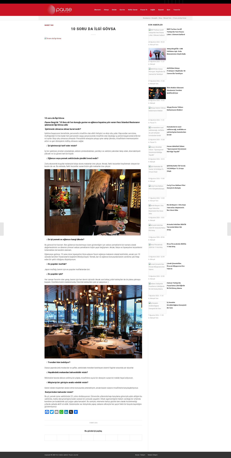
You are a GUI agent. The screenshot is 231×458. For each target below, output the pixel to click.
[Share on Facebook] (51, 438)
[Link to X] (166, 2)
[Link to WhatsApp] (181, 2)
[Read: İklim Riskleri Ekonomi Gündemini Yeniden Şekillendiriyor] (157, 93)
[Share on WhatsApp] (75, 438)
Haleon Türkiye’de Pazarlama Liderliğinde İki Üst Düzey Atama (176, 285)
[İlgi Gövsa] (93, 75)
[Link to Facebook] (163, 2)
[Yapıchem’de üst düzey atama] (2, 229)
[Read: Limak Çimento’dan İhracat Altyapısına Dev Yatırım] (157, 268)
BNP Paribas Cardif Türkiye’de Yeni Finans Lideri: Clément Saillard (176, 31)
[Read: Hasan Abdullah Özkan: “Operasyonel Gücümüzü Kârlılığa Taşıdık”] (157, 151)
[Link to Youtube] (177, 2)
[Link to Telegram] (184, 2)
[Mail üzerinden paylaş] (112, 438)
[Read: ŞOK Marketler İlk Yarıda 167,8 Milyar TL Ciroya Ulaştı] (157, 171)
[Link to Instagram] (170, 2)
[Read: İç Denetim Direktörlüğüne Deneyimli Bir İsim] (157, 307)
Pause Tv (153, 123)
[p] (59, 10)
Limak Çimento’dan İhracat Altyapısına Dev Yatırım (176, 266)
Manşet (152, 64)
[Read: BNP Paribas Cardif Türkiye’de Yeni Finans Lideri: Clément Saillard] (157, 34)
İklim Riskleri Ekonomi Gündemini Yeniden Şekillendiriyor (175, 90)
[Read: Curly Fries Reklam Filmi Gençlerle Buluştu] (157, 190)
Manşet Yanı (49, 25)
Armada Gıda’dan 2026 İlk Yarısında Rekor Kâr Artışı (176, 227)
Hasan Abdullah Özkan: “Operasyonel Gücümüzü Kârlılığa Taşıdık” (176, 149)
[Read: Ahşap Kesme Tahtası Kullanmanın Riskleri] (157, 112)
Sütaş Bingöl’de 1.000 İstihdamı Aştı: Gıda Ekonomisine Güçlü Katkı (176, 51)
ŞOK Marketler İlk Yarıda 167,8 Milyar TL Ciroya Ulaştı (176, 168)
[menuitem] (97, 10)
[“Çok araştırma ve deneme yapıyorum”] (229, 229)
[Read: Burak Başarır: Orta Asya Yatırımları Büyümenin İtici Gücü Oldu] (157, 210)
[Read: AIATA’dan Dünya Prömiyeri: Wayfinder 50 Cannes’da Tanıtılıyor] (157, 73)
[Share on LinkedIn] (87, 438)
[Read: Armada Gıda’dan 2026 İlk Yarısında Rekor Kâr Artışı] (157, 229)
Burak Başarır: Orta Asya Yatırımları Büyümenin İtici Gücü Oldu (176, 207)
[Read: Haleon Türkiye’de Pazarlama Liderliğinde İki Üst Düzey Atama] (157, 288)
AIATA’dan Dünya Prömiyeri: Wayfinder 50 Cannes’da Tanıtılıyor (176, 70)
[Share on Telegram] (99, 438)
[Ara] (184, 10)
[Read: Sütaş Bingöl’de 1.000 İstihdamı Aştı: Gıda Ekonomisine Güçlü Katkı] (157, 54)
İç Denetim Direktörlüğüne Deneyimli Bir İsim (176, 305)
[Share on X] (63, 438)
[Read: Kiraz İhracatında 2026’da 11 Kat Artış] (157, 249)
